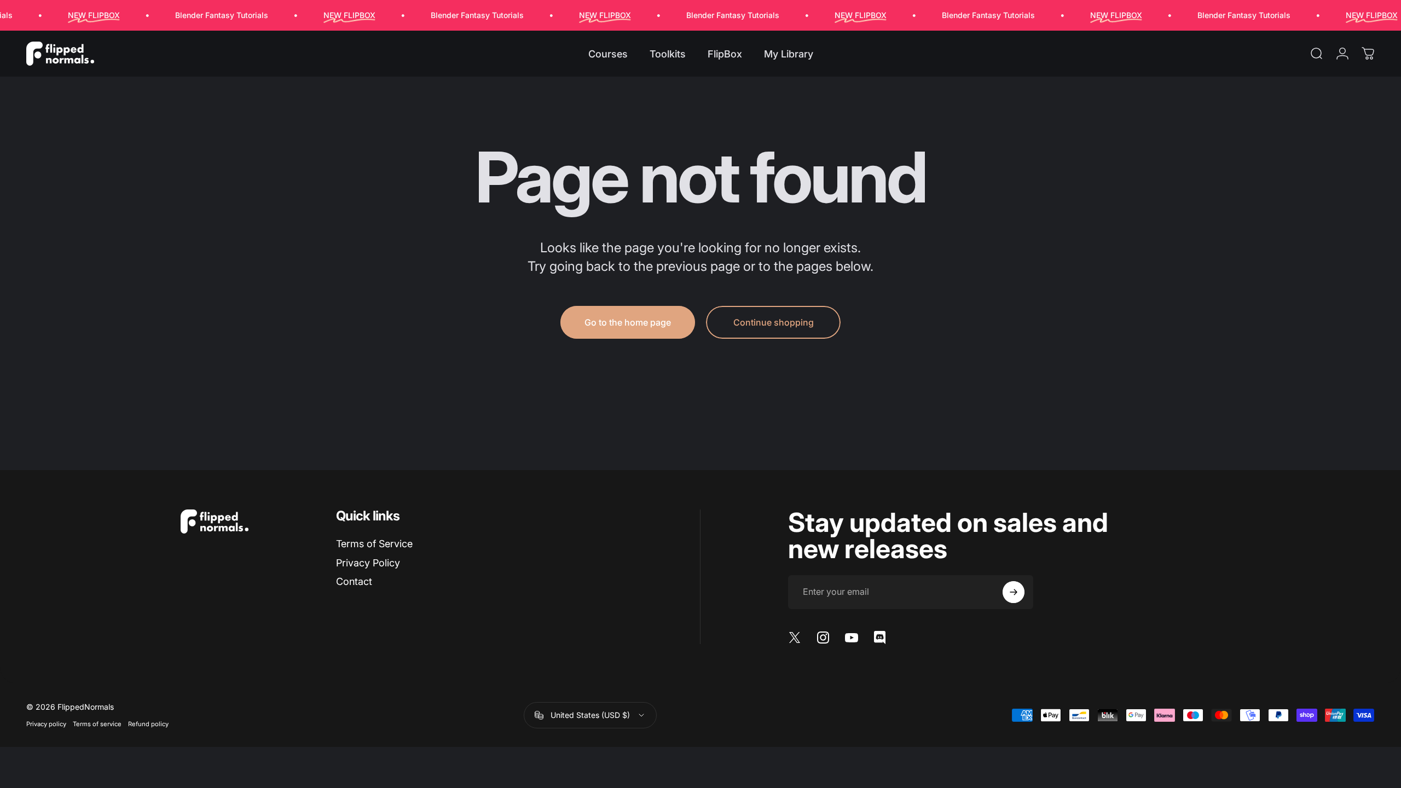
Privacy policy (46, 724)
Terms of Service (374, 543)
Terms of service (97, 724)
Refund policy (148, 724)
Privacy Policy (368, 563)
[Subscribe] (1013, 592)
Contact (354, 581)
